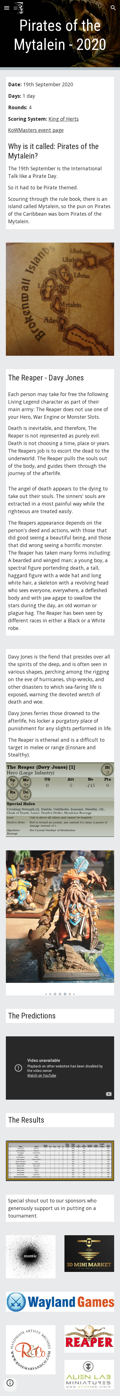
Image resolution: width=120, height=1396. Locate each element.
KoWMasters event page (36, 130)
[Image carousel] (60, 922)
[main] (60, 35)
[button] (6, 7)
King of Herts (64, 118)
